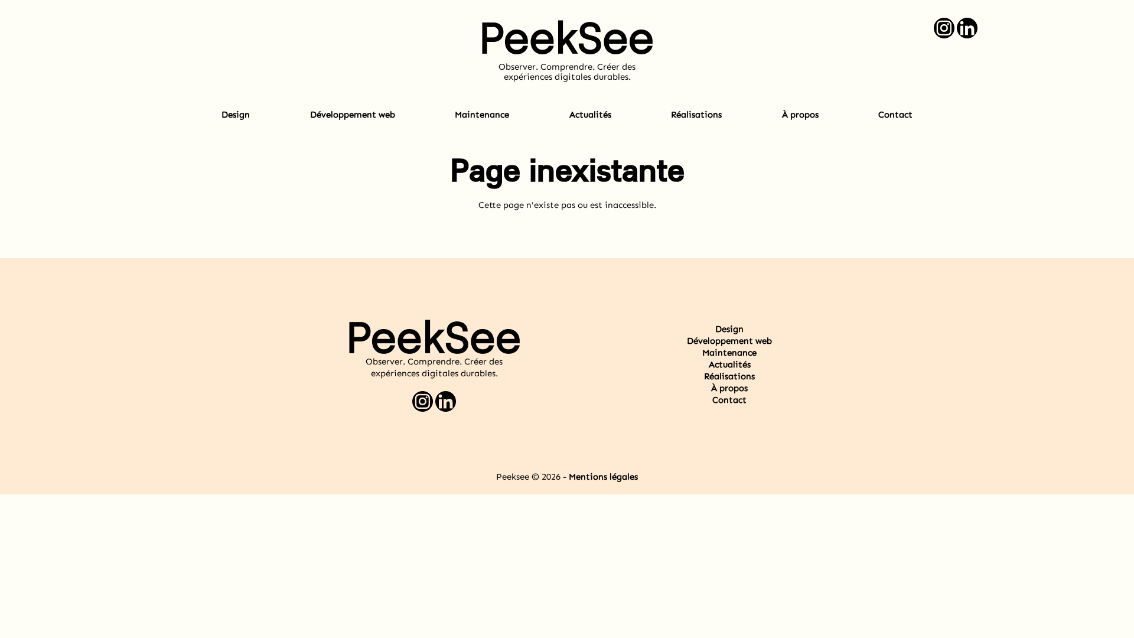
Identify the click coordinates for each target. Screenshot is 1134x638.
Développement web (352, 114)
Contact (895, 114)
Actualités (590, 114)
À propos (800, 114)
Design (235, 114)
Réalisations (696, 114)
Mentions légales (603, 476)
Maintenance (482, 114)
